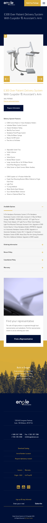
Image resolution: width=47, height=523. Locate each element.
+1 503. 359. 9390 (16, 437)
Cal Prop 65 (28, 475)
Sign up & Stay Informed (23, 499)
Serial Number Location (23, 453)
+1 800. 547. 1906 (16, 434)
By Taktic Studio (29, 518)
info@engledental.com (32, 437)
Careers (20, 470)
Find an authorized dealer (11, 101)
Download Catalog (23, 448)
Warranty (28, 470)
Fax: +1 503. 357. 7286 (32, 434)
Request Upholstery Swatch (23, 459)
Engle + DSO (18, 475)
